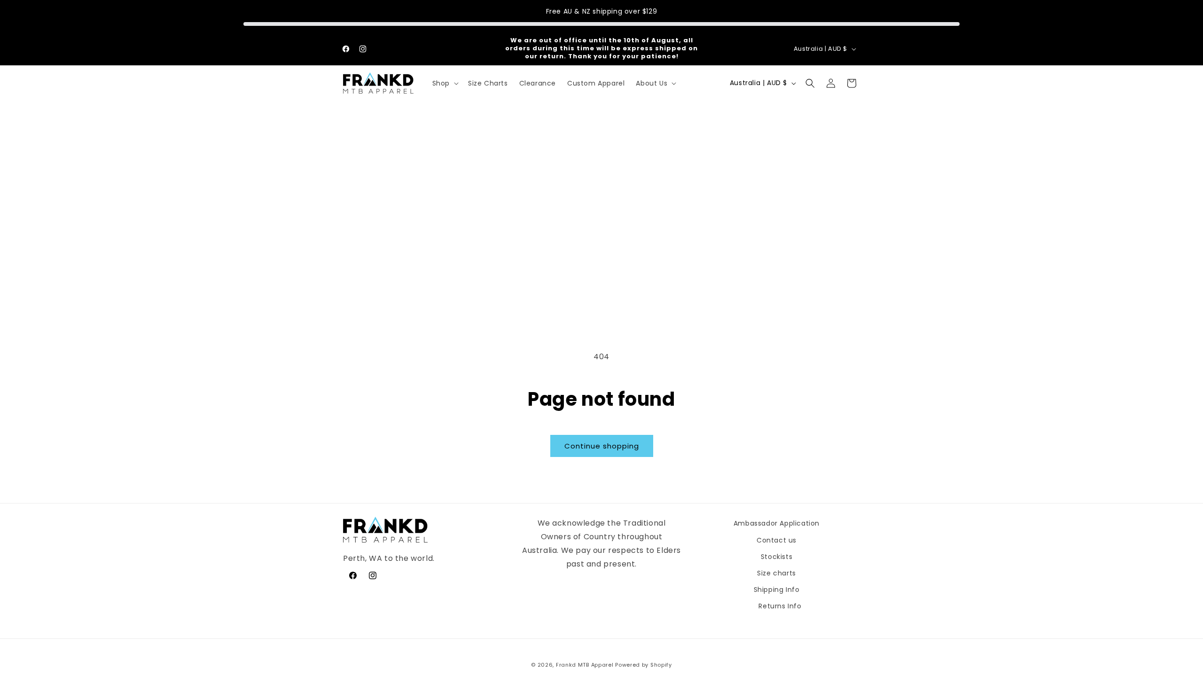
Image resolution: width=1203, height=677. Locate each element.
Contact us (777, 540)
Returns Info (779, 606)
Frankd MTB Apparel (585, 665)
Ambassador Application (777, 523)
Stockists (776, 556)
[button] (444, 83)
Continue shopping (601, 446)
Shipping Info (777, 589)
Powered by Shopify (643, 665)
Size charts (776, 573)
